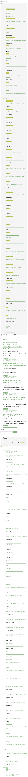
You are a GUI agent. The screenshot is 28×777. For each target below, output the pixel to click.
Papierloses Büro (9, 192)
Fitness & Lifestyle (9, 117)
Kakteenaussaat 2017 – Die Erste (11, 85)
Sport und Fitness (6, 98)
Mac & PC (8, 248)
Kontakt (7, 327)
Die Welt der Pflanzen (10, 9)
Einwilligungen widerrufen (10, 332)
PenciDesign (23, 442)
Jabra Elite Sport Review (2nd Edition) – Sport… (14, 127)
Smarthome (8, 290)
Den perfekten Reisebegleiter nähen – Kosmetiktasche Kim (15, 310)
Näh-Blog (4, 306)
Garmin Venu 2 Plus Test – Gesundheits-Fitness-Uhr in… (15, 103)
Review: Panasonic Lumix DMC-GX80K (12, 235)
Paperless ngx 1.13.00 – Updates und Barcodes (13, 202)
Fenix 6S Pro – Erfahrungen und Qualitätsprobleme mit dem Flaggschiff (14, 346)
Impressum (7, 328)
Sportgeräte (8, 165)
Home (4, 5)
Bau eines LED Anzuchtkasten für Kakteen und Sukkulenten (16, 40)
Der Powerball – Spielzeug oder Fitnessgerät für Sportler (15, 176)
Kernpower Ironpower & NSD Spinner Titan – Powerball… (16, 119)
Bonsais (7, 45)
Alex (5, 368)
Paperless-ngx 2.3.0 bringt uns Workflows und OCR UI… (15, 194)
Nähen (7, 307)
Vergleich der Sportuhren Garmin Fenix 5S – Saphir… (15, 160)
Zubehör (7, 90)
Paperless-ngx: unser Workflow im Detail (12, 275)
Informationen (5, 323)
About (7, 768)
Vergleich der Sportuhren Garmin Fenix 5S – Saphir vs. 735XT (14, 398)
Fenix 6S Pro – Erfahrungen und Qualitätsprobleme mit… (15, 111)
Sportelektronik (9, 133)
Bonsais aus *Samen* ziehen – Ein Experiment (13, 48)
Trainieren (8, 181)
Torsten (6, 351)
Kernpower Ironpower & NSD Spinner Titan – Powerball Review (14, 364)
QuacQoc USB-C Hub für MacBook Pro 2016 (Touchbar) (15, 251)
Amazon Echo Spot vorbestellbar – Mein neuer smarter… (15, 301)
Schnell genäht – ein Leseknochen (11, 318)
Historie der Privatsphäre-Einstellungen (13, 774)
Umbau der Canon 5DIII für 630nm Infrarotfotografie (15, 210)
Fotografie (8, 208)
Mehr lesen (5, 358)
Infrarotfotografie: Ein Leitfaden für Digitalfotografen (15, 243)
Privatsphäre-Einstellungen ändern (11, 329)
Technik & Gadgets (6, 189)
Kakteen (7, 53)
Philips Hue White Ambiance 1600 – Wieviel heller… (15, 736)
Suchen (14, 334)
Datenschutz (8, 326)
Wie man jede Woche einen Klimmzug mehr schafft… (15, 184)
